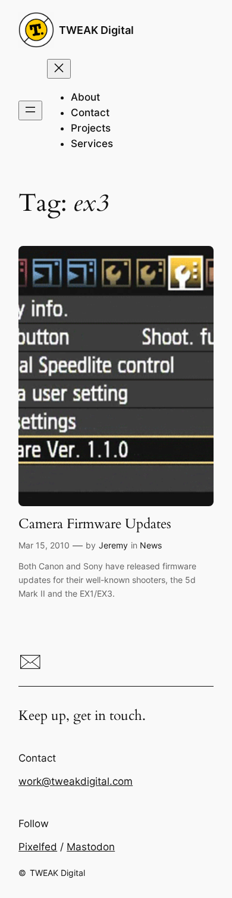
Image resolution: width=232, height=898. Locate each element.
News (151, 545)
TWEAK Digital (96, 29)
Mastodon (91, 847)
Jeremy (113, 545)
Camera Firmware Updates (94, 524)
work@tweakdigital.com (75, 781)
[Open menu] (30, 110)
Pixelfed (37, 847)
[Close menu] (59, 69)
